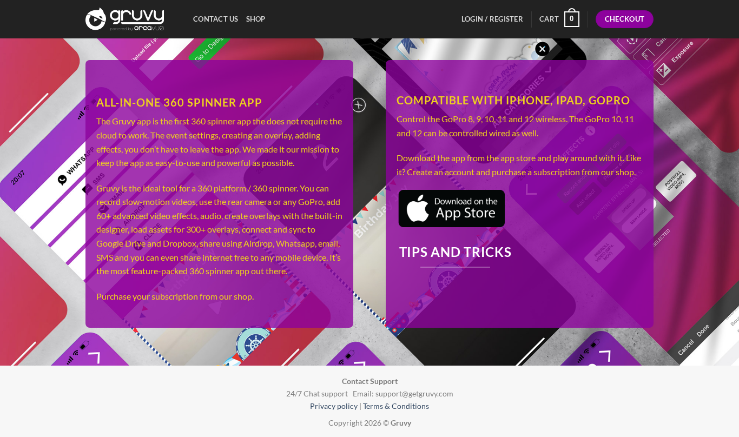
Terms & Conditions (396, 405)
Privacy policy (334, 405)
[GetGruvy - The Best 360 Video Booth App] (131, 19)
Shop (256, 19)
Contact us (216, 19)
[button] (559, 19)
